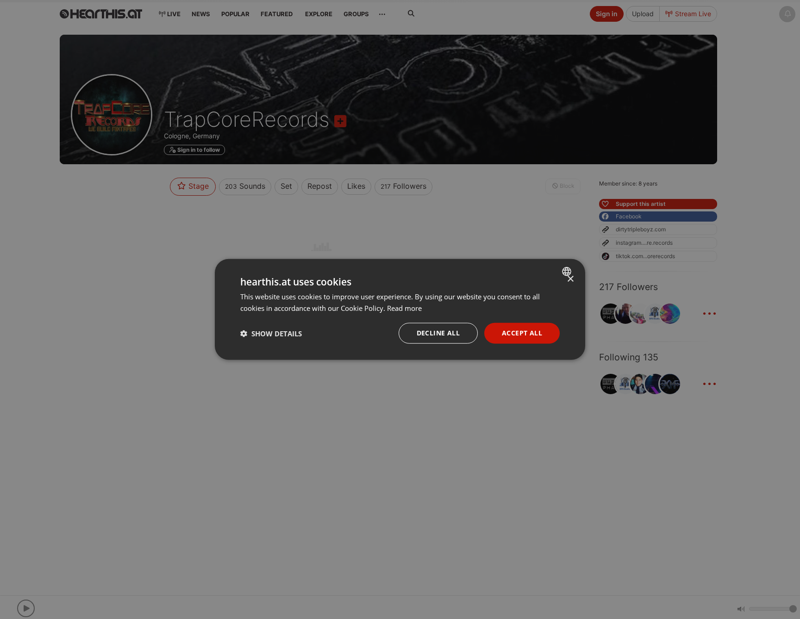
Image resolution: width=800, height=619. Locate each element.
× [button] (570, 279)
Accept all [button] (522, 333)
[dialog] (400, 309)
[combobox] (568, 271)
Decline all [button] (438, 333)
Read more (404, 308)
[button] (271, 333)
